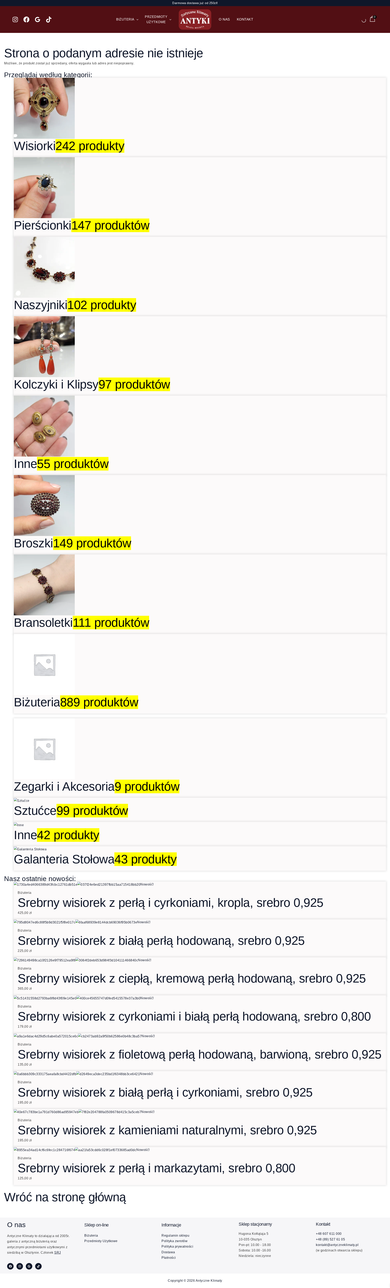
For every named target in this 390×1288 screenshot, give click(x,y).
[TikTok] (49, 19)
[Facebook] (26, 19)
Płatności (168, 1257)
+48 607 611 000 (329, 1233)
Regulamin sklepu (175, 1235)
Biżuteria (91, 1235)
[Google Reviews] (38, 19)
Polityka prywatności (177, 1246)
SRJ (57, 1252)
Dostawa (168, 1252)
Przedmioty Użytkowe (101, 1241)
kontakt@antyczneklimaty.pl (337, 1245)
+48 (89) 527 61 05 (330, 1239)
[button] (136, 19)
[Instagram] (15, 19)
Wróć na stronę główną (65, 1197)
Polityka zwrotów (174, 1241)
